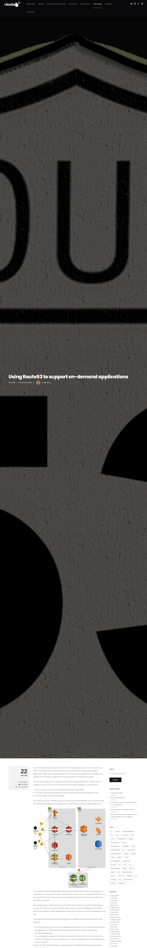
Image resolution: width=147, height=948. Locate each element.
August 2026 (115, 896)
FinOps (112, 857)
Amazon (117, 831)
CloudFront (125, 846)
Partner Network (115, 868)
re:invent (131, 868)
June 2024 (114, 924)
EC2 (123, 850)
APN (112, 835)
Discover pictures (115, 850)
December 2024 (116, 919)
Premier (125, 868)
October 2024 (115, 922)
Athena (117, 835)
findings (133, 853)
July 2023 (114, 943)
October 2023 (115, 939)
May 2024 (114, 927)
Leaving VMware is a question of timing (122, 809)
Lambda (126, 857)
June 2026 (114, 900)
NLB (130, 865)
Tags (119, 879)
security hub (121, 876)
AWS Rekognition (121, 839)
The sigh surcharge (116, 793)
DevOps (133, 846)
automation (125, 835)
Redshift (113, 872)
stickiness (113, 879)
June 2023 (114, 946)
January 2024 (115, 934)
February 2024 (115, 931)
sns (136, 876)
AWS (132, 835)
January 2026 (115, 907)
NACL (125, 865)
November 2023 (116, 936)
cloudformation (115, 846)
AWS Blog (29, 382)
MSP (120, 865)
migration (113, 865)
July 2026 (114, 898)
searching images (127, 872)
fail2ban (126, 853)
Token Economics (128, 879)
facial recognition (116, 853)
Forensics (119, 857)
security (113, 876)
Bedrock (131, 839)
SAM (119, 872)
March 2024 (114, 929)
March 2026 (114, 905)
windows (113, 883)
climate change (115, 842)
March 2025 (114, 915)
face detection (131, 850)
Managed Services (115, 861)
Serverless (129, 876)
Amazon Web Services (128, 831)
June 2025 (114, 912)
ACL (111, 831)
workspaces (121, 883)
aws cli (113, 839)
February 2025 (115, 917)
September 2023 (116, 941)
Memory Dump (126, 861)
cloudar (124, 842)
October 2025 (115, 910)
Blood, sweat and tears (118, 797)
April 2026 (114, 903)
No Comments (22, 787)
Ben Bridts (47, 383)
